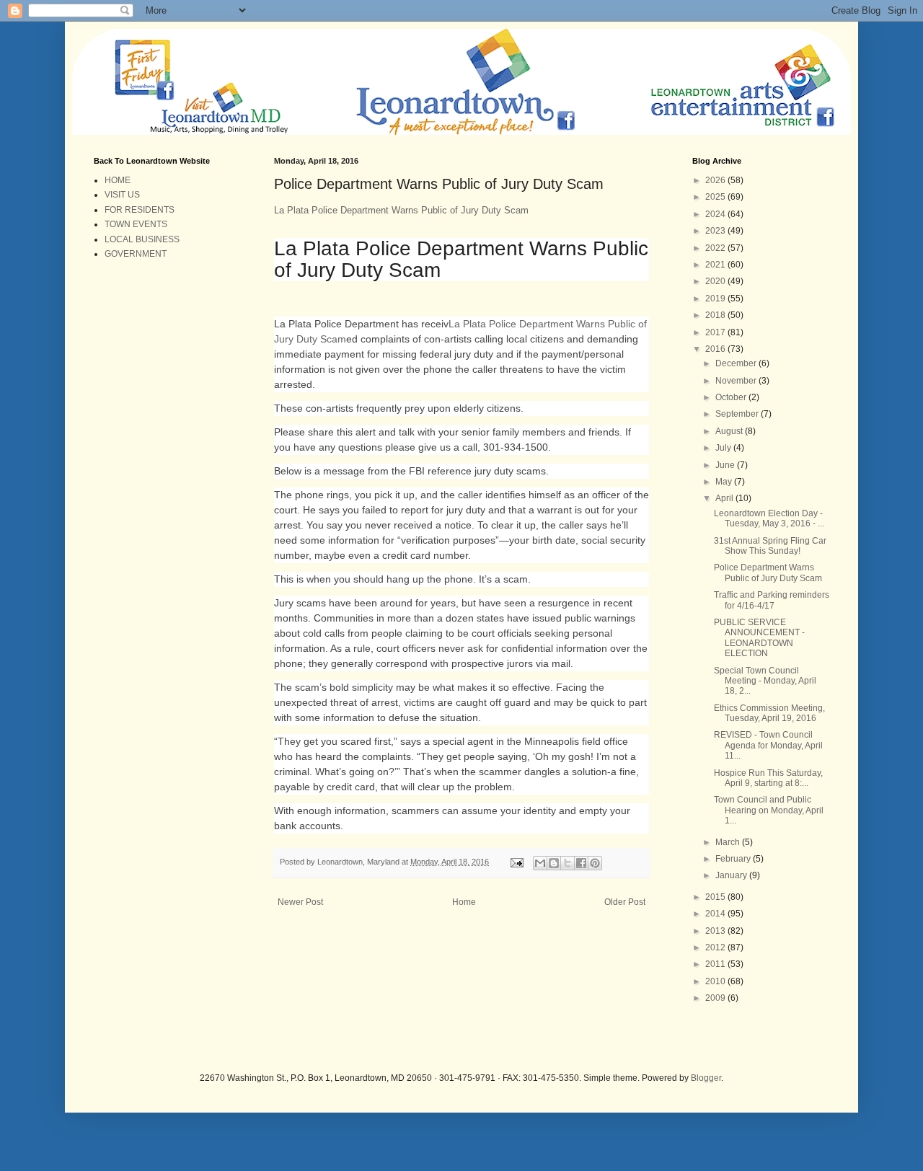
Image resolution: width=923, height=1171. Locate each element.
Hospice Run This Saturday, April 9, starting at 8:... (768, 778)
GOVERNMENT (136, 254)
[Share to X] (567, 863)
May (724, 482)
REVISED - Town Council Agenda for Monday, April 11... (768, 745)
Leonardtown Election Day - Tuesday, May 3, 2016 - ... (769, 518)
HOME (118, 180)
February (734, 859)
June (726, 465)
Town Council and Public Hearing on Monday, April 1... (768, 810)
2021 (716, 265)
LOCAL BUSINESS (142, 239)
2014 (716, 914)
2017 (716, 332)
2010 (716, 981)
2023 (716, 231)
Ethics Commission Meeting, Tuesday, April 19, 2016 (769, 713)
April (725, 498)
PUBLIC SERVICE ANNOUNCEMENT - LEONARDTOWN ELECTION (759, 637)
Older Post (624, 902)
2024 (716, 214)
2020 (716, 281)
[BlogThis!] (554, 863)
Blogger (706, 1078)
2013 (716, 931)
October (731, 397)
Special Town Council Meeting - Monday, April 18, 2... (765, 681)
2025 (716, 197)
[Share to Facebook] (581, 863)
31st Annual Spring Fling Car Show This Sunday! (770, 546)
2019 (716, 298)
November (737, 381)
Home (464, 902)
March (728, 842)
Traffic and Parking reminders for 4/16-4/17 (771, 600)
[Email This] (540, 863)
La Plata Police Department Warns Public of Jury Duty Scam (401, 210)
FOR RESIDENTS (140, 210)
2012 (716, 947)
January (732, 875)
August (730, 431)
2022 (716, 248)
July (724, 448)
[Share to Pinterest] (595, 863)
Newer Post (300, 902)
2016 (716, 349)
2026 (716, 180)
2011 (716, 964)
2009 (716, 998)
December (737, 363)
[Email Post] (516, 861)
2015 (716, 897)
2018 (716, 315)
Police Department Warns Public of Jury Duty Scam (768, 572)
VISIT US (122, 195)
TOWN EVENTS (136, 224)
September (738, 414)
